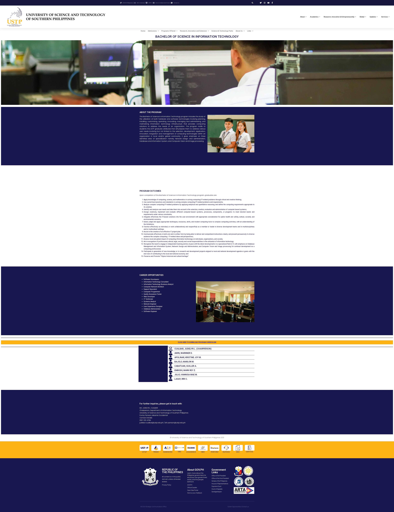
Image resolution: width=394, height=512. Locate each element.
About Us (239, 31)
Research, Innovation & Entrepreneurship (339, 17)
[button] (252, 2)
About (302, 17)
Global (362, 17)
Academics (314, 17)
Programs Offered (168, 31)
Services (384, 17)
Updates (373, 17)
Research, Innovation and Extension (193, 31)
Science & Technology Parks (222, 31)
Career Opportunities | (234, 506)
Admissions (152, 31)
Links (249, 31)
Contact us (245, 506)
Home (143, 31)
